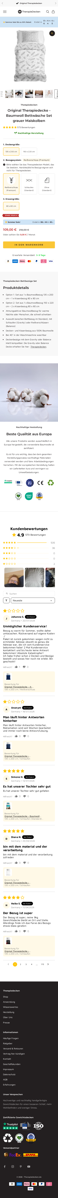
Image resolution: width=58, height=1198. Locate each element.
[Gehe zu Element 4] (19, 94)
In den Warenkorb (29, 244)
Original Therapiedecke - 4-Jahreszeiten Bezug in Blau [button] (18, 686)
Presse (6, 1022)
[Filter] (6, 600)
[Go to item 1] (14, 577)
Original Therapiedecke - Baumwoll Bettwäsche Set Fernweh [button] (22, 816)
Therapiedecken (29, 105)
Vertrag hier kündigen (14, 1053)
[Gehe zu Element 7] (49, 94)
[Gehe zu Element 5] (29, 94)
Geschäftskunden (11, 1064)
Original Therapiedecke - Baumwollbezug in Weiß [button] (16, 882)
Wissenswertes (10, 1007)
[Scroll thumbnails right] (51, 577)
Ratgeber (7, 1043)
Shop (5, 996)
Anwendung (9, 1001)
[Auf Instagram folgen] (12, 1166)
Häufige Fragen (11, 1038)
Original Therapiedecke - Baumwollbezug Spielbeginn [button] (18, 951)
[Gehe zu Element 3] (9, 94)
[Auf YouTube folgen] (28, 1166)
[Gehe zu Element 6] (39, 94)
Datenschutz (9, 1074)
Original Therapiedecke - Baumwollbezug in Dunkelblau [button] (19, 756)
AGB (5, 1079)
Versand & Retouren (13, 1048)
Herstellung (8, 1012)
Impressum (8, 1069)
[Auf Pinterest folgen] (20, 1166)
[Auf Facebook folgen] (4, 1166)
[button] (10, 127)
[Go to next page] (48, 964)
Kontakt (7, 1058)
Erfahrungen (9, 1084)
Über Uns (7, 1017)
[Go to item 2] (34, 577)
